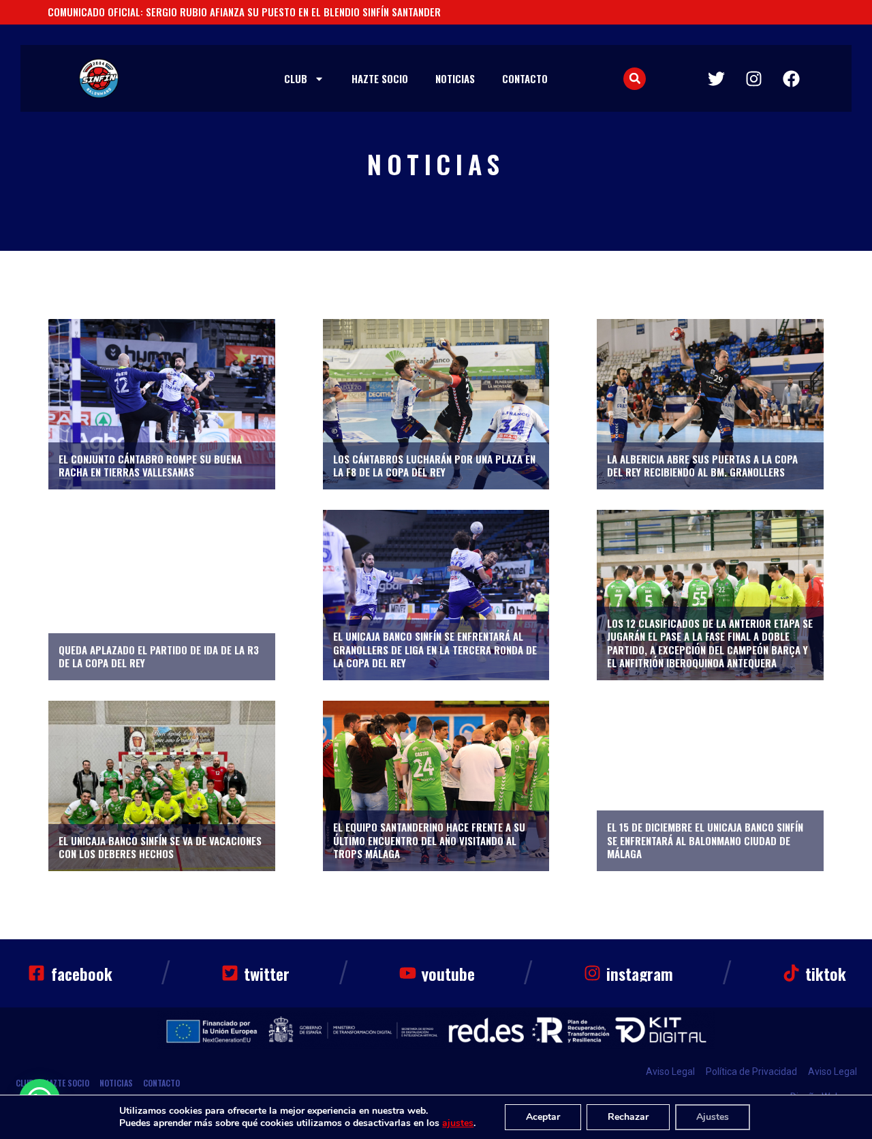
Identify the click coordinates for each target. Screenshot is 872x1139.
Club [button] (295, 78)
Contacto (525, 78)
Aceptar (543, 1116)
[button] (634, 78)
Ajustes (712, 1116)
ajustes (457, 1123)
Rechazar (628, 1116)
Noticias (455, 78)
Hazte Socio (380, 78)
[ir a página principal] (99, 78)
